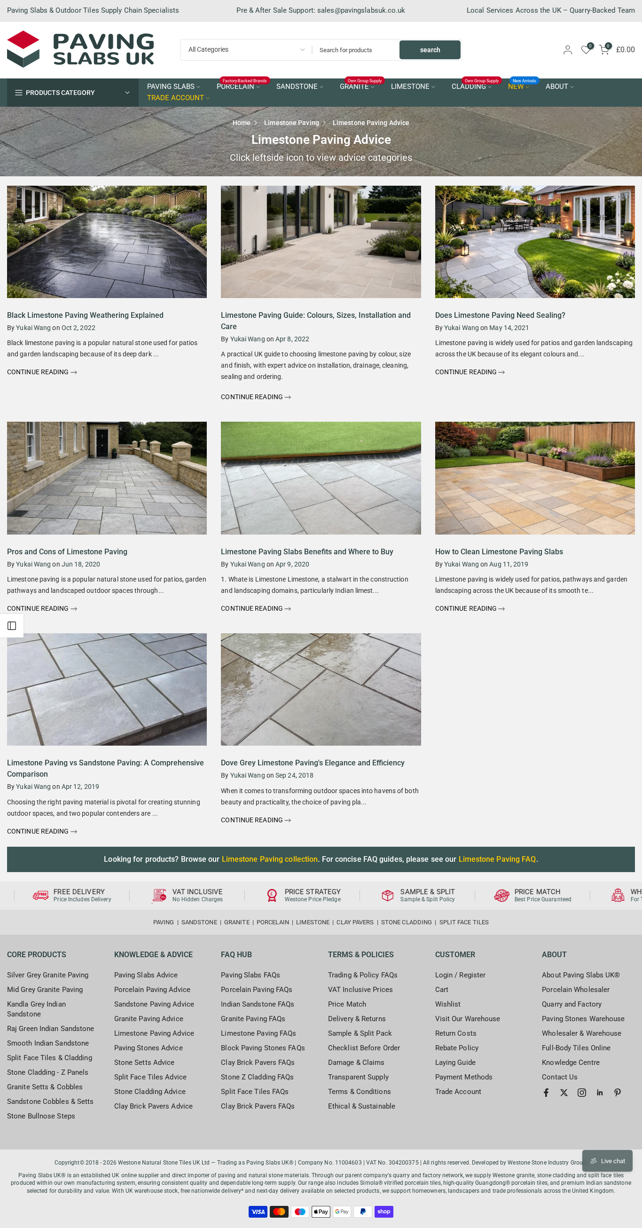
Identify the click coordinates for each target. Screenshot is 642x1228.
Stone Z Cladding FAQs (257, 1077)
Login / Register (460, 975)
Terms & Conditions (359, 1091)
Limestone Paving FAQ (497, 859)
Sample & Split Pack (360, 1033)
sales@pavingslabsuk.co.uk (361, 10)
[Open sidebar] (11, 626)
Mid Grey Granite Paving (45, 989)
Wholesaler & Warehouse (581, 1033)
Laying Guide (455, 1062)
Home (242, 122)
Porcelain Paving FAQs (256, 989)
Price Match (347, 1004)
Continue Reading (38, 372)
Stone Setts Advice (144, 1062)
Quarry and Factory (572, 1004)
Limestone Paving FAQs (258, 1033)
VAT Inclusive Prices (360, 989)
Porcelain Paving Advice (152, 989)
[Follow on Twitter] (564, 1092)
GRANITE (361, 86)
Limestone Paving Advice (154, 1033)
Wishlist (448, 1004)
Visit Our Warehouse (468, 1019)
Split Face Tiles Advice (150, 1077)
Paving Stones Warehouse (583, 1019)
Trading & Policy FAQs (363, 975)
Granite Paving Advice (148, 1019)
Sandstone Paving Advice (154, 1004)
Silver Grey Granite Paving (48, 975)
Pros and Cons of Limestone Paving (67, 551)
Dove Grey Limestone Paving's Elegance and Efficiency (313, 762)
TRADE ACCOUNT (175, 98)
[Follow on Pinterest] (617, 1092)
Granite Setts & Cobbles (45, 1087)
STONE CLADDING (406, 922)
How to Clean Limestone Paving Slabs (499, 551)
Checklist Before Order (364, 1048)
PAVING (163, 922)
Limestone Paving (291, 122)
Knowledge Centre (571, 1062)
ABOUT (557, 87)
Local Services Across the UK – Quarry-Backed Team (551, 10)
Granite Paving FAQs (253, 1019)
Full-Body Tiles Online (576, 1048)
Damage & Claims (356, 1062)
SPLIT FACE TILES (464, 922)
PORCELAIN (242, 86)
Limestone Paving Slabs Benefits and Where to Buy (307, 551)
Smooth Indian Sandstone (48, 1043)
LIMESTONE (410, 87)
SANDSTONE (297, 87)
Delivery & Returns (357, 1019)
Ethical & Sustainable (361, 1106)
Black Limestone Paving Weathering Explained (85, 315)
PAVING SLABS (171, 87)
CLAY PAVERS (355, 922)
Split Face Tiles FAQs (255, 1091)
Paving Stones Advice (148, 1048)
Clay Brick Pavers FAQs (258, 1062)
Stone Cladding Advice (150, 1091)
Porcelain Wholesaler (576, 989)
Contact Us (560, 1077)
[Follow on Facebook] (546, 1092)
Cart (441, 989)
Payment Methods (464, 1077)
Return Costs (456, 1033)
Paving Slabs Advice (146, 975)
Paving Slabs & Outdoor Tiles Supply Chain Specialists (93, 10)
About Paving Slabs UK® (581, 975)
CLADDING (475, 86)
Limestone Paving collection (270, 859)
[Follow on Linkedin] (599, 1092)
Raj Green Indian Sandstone (50, 1028)
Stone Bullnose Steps (41, 1116)
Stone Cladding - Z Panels (48, 1072)
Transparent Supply (358, 1077)
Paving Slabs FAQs (250, 975)
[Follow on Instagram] (582, 1092)
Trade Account (458, 1091)
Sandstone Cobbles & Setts (50, 1101)
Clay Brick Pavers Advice (153, 1106)
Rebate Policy (456, 1048)
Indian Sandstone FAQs (257, 1004)
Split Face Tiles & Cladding (49, 1058)
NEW (522, 86)
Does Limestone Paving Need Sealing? (500, 315)
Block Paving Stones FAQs (263, 1048)
